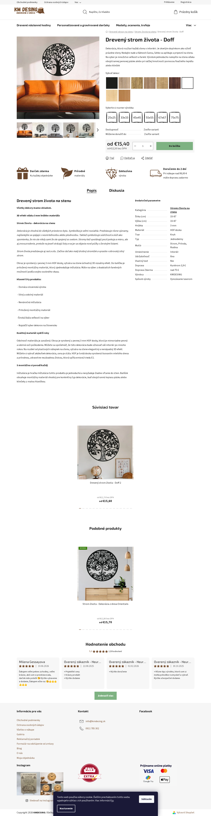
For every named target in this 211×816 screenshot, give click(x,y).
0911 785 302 (92, 728)
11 (117, 508)
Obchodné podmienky (27, 2)
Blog (19, 748)
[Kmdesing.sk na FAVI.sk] (89, 773)
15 (131, 508)
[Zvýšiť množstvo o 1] (150, 146)
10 (114, 508)
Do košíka (174, 146)
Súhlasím (146, 799)
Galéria (20, 734)
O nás (20, 753)
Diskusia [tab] (116, 190)
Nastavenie (66, 808)
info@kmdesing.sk (95, 721)
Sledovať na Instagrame (42, 800)
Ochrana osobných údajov (56, 2)
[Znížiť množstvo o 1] (135, 146)
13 (124, 508)
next (135, 466)
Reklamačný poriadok (28, 739)
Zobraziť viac (105, 695)
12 (121, 508)
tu (112, 800)
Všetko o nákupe (25, 729)
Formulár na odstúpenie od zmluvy (35, 743)
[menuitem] (34, 25)
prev (75, 466)
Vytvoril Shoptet (185, 812)
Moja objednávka (26, 758)
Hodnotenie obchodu (105, 644)
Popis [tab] (92, 190)
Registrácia (186, 2)
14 (128, 508)
